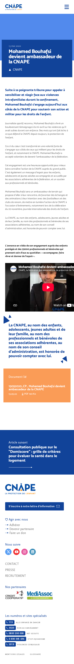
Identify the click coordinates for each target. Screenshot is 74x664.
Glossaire (35, 654)
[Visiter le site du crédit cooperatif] (14, 595)
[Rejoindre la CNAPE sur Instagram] (24, 552)
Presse (10, 570)
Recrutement (15, 576)
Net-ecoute (23, 633)
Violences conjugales (24, 644)
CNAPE (13, 7)
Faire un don (17, 533)
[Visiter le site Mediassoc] (40, 595)
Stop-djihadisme (26, 639)
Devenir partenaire (21, 529)
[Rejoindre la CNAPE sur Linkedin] (32, 552)
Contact (12, 564)
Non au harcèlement (23, 628)
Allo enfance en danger (24, 622)
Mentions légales (15, 654)
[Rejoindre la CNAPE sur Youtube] (16, 552)
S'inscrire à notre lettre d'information (32, 506)
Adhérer (14, 525)
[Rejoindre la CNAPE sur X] (8, 552)
